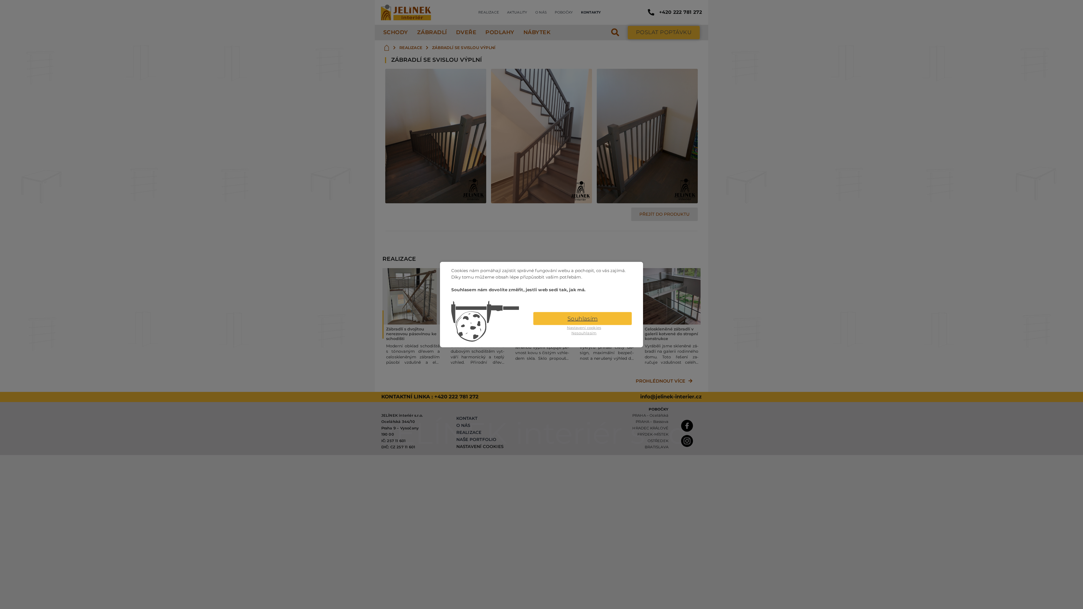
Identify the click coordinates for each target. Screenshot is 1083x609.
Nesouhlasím (583, 333)
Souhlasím (582, 318)
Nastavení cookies (584, 327)
